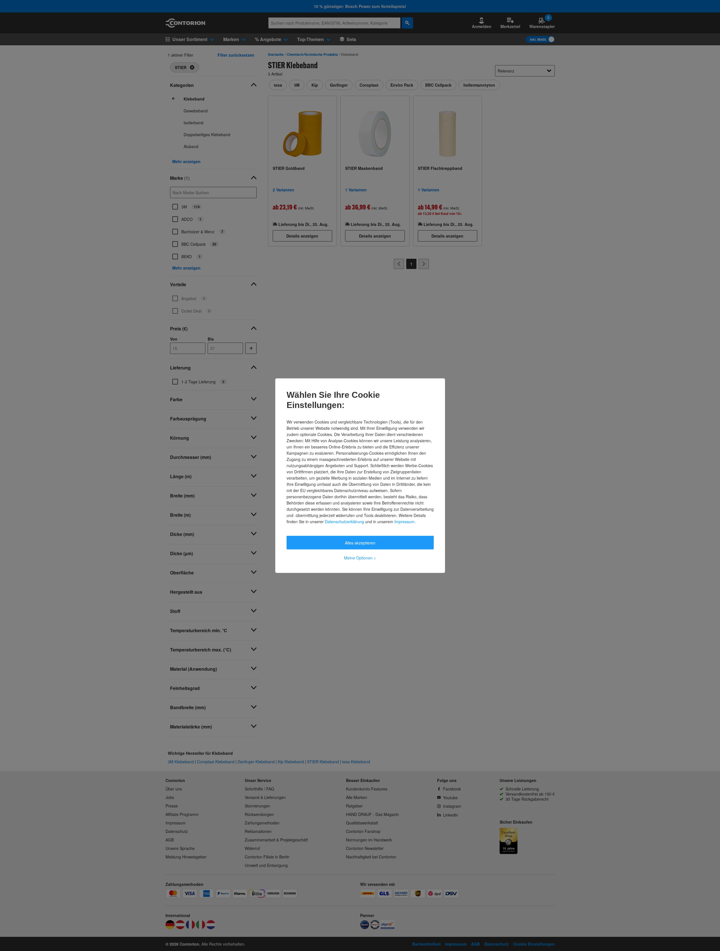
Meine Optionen (360, 557)
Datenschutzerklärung (344, 521)
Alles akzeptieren (360, 542)
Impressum (404, 521)
